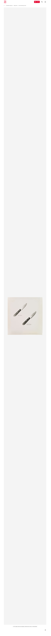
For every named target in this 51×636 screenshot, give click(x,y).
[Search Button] (42, 2)
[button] (45, 630)
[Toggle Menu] (45, 2)
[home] (4, 5)
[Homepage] (5, 2)
